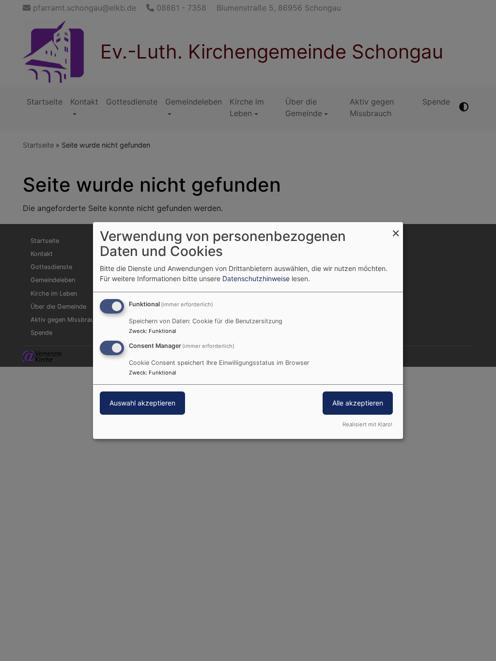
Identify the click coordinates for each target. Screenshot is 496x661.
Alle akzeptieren (357, 403)
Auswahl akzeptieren (142, 403)
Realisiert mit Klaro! (367, 424)
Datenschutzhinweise (256, 278)
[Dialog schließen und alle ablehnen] (395, 228)
